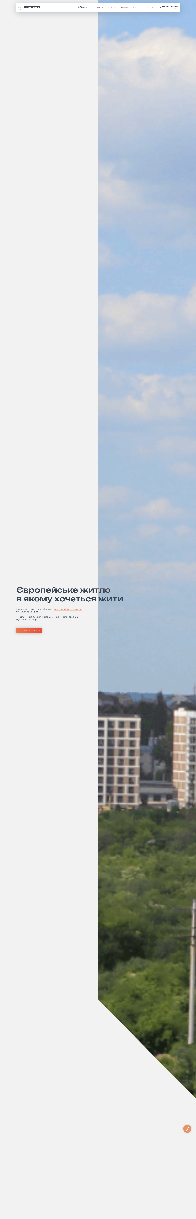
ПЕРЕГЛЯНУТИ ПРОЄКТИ (28, 630)
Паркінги (149, 7)
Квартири (112, 7)
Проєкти (99, 7)
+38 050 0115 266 (170, 7)
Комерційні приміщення (131, 7)
